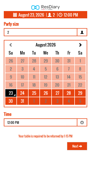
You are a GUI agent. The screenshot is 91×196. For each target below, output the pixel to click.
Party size (11, 24)
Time (7, 114)
